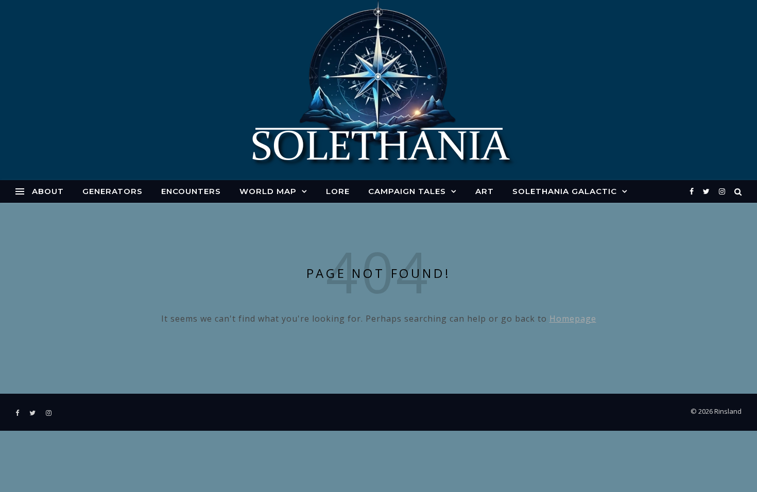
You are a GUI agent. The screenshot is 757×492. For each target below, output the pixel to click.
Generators (112, 191)
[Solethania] (378, 90)
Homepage (572, 318)
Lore (338, 191)
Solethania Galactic (564, 191)
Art (484, 191)
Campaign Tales (407, 191)
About (48, 191)
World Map (268, 191)
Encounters (191, 191)
